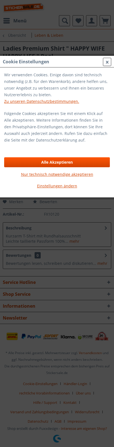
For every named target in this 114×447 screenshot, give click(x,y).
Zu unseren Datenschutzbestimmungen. (41, 101)
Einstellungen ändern (57, 186)
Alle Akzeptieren (57, 162)
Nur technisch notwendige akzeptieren (57, 174)
